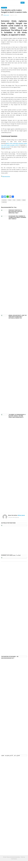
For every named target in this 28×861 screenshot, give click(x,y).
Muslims (18, 200)
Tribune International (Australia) (13, 857)
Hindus (9, 200)
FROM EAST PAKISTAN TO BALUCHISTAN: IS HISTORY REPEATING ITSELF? (15, 211)
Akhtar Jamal (6, 15)
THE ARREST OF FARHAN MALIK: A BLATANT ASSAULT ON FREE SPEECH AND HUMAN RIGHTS (17, 416)
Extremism (4, 200)
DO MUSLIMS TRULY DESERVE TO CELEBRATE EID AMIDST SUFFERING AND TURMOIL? (17, 217)
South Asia (4, 7)
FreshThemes (14, 858)
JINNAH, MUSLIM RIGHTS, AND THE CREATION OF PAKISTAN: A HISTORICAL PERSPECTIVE (18, 317)
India (14, 200)
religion (23, 200)
